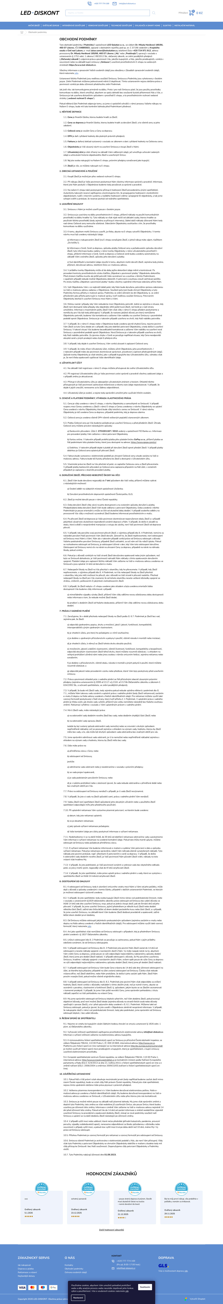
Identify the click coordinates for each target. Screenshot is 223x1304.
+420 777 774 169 (126, 1261)
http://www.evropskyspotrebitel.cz (98, 1060)
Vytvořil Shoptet (197, 1298)
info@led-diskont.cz (126, 1268)
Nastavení (78, 1297)
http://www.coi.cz (147, 1043)
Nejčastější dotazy (26, 1276)
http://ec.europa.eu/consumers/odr (147, 1046)
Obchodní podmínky (74, 1268)
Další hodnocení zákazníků (111, 1229)
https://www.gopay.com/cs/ (143, 442)
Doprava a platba (26, 1268)
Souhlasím (145, 1287)
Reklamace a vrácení (27, 1272)
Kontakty (69, 1265)
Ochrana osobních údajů (76, 1272)
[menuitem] (34, 26)
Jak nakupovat (24, 1265)
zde (126, 1291)
